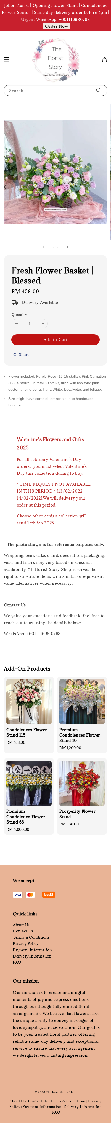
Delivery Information (32, 956)
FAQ (17, 962)
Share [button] (24, 354)
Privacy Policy (25, 943)
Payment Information (32, 949)
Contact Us (23, 931)
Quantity (19, 314)
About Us (21, 924)
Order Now (56, 26)
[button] (6, 59)
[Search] (99, 90)
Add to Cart (56, 339)
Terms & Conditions (31, 937)
